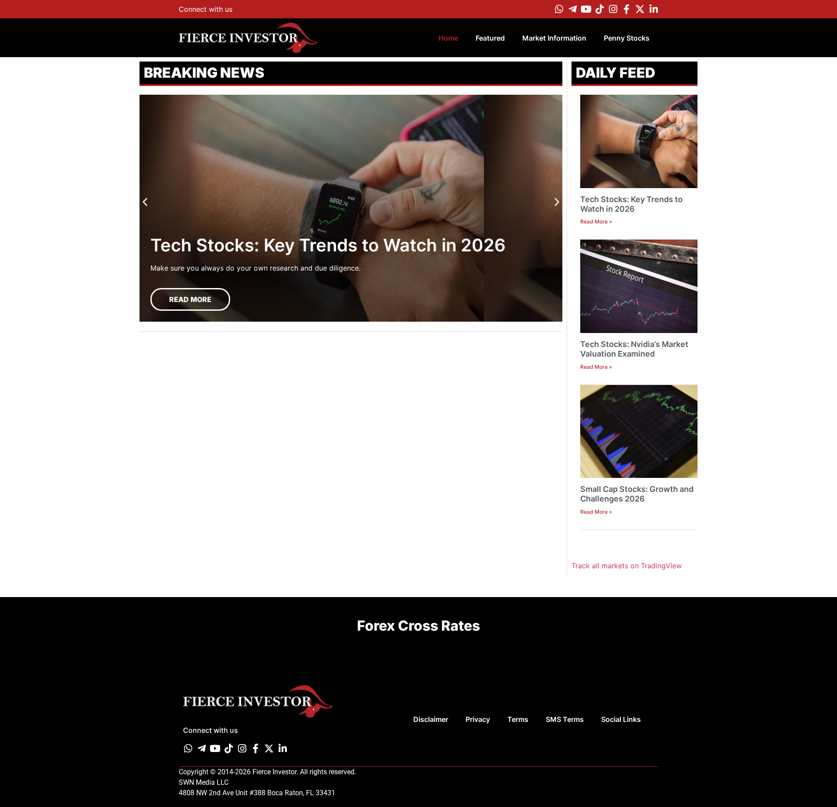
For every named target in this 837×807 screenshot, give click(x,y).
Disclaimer (430, 719)
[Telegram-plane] (572, 9)
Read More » (596, 221)
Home (448, 38)
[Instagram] (613, 9)
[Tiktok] (599, 9)
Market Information (554, 38)
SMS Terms (565, 719)
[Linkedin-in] (653, 9)
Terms (517, 719)
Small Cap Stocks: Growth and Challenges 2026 (637, 493)
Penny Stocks (627, 38)
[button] (145, 201)
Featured (490, 38)
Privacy (478, 719)
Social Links (621, 719)
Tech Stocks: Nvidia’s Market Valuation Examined (634, 349)
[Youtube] (586, 9)
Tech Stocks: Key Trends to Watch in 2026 (631, 204)
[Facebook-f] (626, 9)
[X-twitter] (640, 9)
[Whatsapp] (559, 9)
